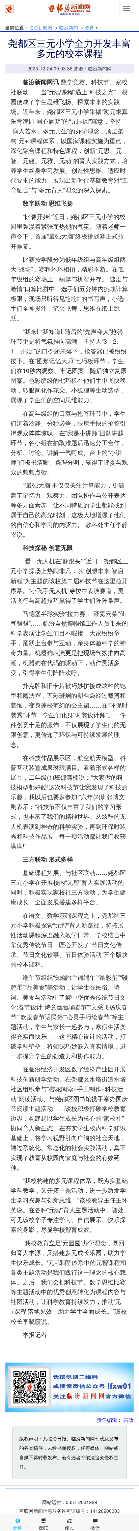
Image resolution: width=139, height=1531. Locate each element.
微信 (95, 1527)
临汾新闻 (68, 27)
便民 (69, 1527)
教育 (89, 27)
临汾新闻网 (40, 27)
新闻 (18, 1527)
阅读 (44, 1527)
